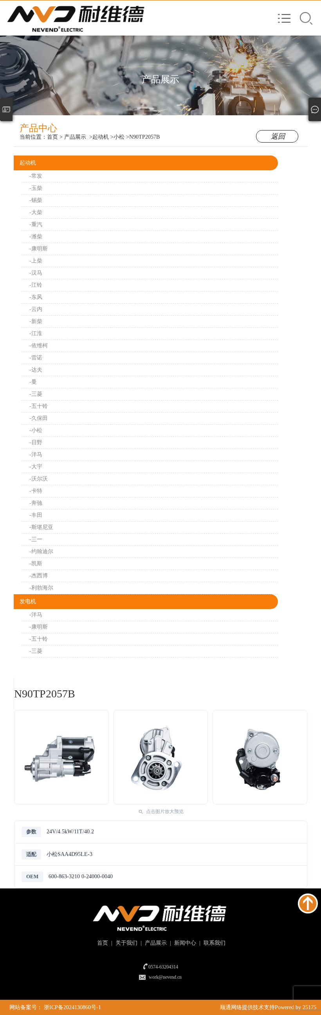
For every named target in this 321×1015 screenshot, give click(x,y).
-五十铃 (38, 406)
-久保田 (38, 418)
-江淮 (35, 333)
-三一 (35, 539)
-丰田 (35, 515)
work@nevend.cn (165, 977)
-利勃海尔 (41, 588)
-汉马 (35, 273)
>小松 (117, 137)
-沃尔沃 (38, 479)
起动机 (28, 163)
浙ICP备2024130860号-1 (72, 1007)
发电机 (28, 601)
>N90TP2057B (143, 137)
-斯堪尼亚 (41, 527)
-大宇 (35, 467)
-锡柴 (35, 200)
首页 (52, 137)
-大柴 (35, 212)
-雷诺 (35, 358)
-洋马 (35, 454)
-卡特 (35, 491)
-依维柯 (38, 345)
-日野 (35, 442)
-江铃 (35, 285)
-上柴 (35, 261)
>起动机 (99, 137)
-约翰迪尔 (41, 551)
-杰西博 (38, 576)
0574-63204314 (163, 967)
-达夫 (35, 370)
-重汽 (35, 224)
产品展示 (75, 137)
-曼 (33, 382)
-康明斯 (38, 249)
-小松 (35, 430)
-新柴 (35, 321)
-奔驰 (35, 503)
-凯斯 (35, 563)
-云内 (35, 309)
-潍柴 (35, 236)
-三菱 (35, 394)
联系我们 (213, 943)
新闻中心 (184, 943)
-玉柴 (35, 188)
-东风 (35, 297)
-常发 (35, 176)
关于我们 (125, 943)
